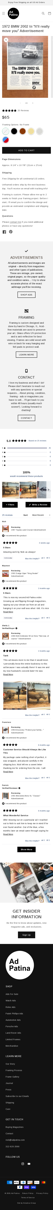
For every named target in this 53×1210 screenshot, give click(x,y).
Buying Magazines (15, 1127)
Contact (9, 1133)
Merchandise (12, 1046)
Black (14, 131)
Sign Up (26, 935)
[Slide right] (33, 103)
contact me (15, 222)
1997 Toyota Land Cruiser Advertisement (28, 530)
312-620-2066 (12, 1146)
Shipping (10, 1102)
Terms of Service (28, 1197)
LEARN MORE (26, 354)
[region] (26, 489)
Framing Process (14, 1070)
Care (8, 1109)
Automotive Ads (13, 1020)
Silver (39, 131)
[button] (3, 13)
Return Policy (27, 1193)
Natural (31, 131)
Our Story (10, 1064)
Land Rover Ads (13, 1033)
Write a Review (41, 505)
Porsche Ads (12, 1026)
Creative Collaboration (5, 139)
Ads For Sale (12, 994)
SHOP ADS (26, 294)
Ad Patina (15, 1193)
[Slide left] (20, 103)
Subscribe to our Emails (17, 1096)
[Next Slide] (48, 489)
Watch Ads (11, 1000)
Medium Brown (22, 131)
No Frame (5, 131)
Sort (25, 515)
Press (8, 1089)
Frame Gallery (12, 1077)
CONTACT (26, 418)
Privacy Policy (42, 1193)
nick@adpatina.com (15, 1140)
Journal (9, 1083)
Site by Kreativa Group (26, 1203)
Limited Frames (13, 1039)
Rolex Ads (10, 1007)
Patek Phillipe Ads (14, 1013)
